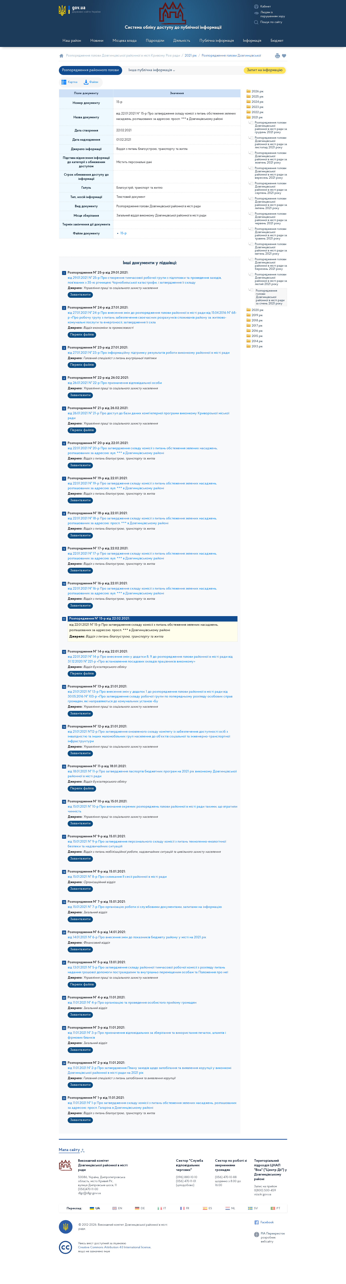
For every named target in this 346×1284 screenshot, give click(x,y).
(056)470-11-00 (88, 1189)
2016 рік (257, 331)
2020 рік (258, 310)
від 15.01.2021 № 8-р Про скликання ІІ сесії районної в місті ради (117, 877)
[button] (80, 10)
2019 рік (257, 315)
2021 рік (257, 117)
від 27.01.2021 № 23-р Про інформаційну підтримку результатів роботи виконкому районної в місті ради (148, 353)
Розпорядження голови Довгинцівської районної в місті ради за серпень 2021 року (271, 188)
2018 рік (257, 320)
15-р (123, 233)
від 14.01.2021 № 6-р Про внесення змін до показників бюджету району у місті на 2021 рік (137, 937)
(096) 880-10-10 (186, 1177)
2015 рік (257, 336)
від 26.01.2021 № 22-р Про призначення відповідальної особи (115, 383)
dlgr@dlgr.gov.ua (89, 1193)
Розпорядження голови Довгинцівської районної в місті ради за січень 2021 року (270, 297)
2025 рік (258, 96)
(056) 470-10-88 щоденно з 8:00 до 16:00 (228, 1181)
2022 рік (258, 112)
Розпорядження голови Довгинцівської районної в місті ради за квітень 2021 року (271, 249)
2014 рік (257, 341)
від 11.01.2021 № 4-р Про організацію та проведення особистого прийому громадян (132, 1003)
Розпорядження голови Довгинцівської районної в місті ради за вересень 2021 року (271, 173)
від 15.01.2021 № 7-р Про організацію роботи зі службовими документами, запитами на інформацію (145, 907)
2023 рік (258, 107)
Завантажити (80, 295)
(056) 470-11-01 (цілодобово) (186, 1183)
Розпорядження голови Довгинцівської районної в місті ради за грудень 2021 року (271, 127)
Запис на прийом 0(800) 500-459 (265, 1188)
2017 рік (257, 325)
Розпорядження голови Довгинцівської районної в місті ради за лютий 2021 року (271, 279)
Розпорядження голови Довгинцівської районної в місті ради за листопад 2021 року (271, 142)
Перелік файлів (82, 335)
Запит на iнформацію (265, 70)
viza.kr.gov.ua (262, 1194)
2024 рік (258, 102)
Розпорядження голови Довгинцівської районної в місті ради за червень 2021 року (271, 218)
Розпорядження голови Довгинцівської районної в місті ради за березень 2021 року (271, 264)
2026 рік (258, 91)
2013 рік (257, 346)
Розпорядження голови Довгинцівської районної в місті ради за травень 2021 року (271, 233)
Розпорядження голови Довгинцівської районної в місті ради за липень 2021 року (271, 203)
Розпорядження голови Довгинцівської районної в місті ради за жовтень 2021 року (271, 157)
